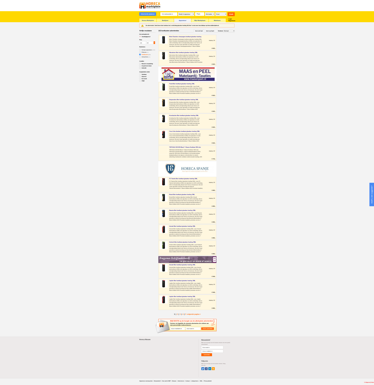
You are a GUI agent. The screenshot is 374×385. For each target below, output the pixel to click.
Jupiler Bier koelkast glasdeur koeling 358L (182, 280)
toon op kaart (210, 31)
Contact (187, 381)
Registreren (231, 20)
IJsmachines (146, 57)
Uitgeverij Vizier (369, 382)
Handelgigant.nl (146, 36)
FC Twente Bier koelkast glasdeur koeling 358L (183, 178)
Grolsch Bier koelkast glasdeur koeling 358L (182, 242)
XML (201, 381)
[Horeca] (149, 5)
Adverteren (181, 381)
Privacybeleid (207, 381)
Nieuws (174, 381)
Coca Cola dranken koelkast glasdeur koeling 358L (184, 131)
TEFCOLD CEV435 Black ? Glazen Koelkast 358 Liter (185, 147)
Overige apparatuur (148, 50)
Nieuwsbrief (157, 381)
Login (230, 19)
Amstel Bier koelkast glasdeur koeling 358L (182, 226)
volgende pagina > (194, 314)
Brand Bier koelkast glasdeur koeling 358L (182, 194)
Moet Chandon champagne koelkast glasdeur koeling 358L (185, 37)
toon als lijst (199, 31)
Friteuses (145, 52)
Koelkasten (146, 54)
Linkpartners (194, 381)
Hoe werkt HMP (166, 381)
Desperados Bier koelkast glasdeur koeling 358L (183, 99)
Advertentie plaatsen (148, 14)
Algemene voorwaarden (146, 381)
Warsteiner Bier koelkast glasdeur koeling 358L (183, 52)
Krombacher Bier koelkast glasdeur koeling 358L (184, 115)
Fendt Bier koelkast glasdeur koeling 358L (182, 83)
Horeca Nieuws (144, 339)
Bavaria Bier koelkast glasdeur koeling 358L (182, 210)
